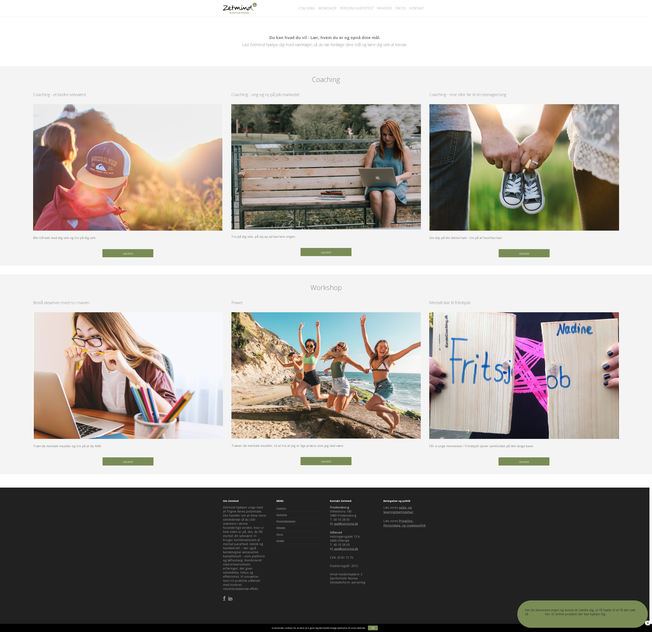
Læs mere (536, 614)
